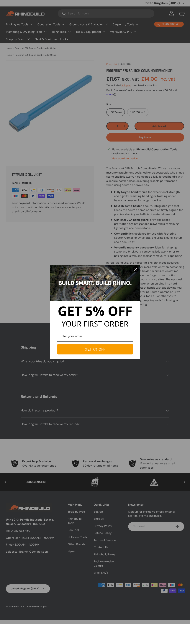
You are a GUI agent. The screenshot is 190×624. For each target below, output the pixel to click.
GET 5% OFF (95, 349)
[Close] (135, 269)
